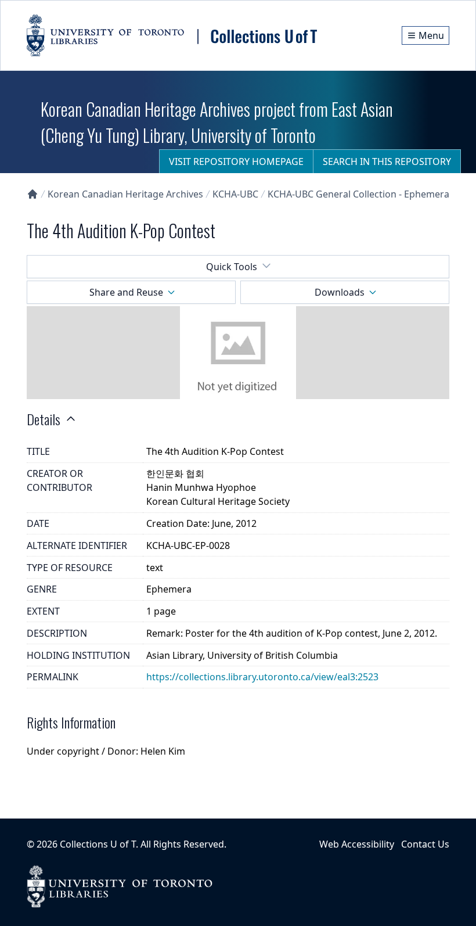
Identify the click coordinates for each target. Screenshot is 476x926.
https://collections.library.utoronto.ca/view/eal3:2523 (262, 676)
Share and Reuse (126, 292)
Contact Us (425, 844)
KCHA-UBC (235, 194)
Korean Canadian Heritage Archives (125, 194)
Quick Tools (231, 266)
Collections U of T (98, 844)
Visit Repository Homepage (236, 161)
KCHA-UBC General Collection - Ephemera (358, 194)
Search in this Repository (387, 161)
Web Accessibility (356, 844)
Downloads (340, 292)
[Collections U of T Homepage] (32, 194)
